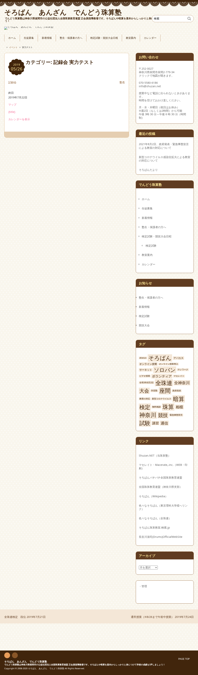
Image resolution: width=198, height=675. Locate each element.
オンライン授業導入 (168, 364)
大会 (144, 391)
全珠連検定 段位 (25, 617)
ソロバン (165, 369)
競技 (163, 415)
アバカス (178, 358)
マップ (12, 104)
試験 (144, 423)
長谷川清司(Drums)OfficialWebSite (160, 537)
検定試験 (151, 245)
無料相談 (156, 407)
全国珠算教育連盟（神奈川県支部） (160, 487)
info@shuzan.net (150, 86)
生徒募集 (29, 38)
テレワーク (183, 369)
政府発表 (176, 390)
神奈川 (147, 415)
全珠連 (163, 383)
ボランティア (162, 376)
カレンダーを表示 (19, 119)
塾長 (122, 82)
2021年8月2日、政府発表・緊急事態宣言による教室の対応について (164, 145)
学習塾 (154, 390)
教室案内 (131, 38)
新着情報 (47, 38)
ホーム (12, 38)
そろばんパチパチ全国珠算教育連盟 (160, 477)
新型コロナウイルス (161, 399)
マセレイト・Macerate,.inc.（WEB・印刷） (163, 466)
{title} (11, 112)
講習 (155, 423)
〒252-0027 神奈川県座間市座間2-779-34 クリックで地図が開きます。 (156, 72)
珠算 (168, 407)
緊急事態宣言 (176, 415)
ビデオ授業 (144, 376)
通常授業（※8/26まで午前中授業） (162, 617)
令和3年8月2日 (146, 382)
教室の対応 (144, 399)
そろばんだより (148, 170)
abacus (142, 358)
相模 (179, 407)
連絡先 (15, 655)
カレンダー (150, 38)
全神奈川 (182, 382)
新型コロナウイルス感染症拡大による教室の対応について (164, 158)
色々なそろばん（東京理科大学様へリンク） (163, 507)
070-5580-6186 (148, 83)
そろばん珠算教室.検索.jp (154, 527)
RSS (7, 655)
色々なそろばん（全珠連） (155, 518)
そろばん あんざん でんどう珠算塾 (25, 661)
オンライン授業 (148, 364)
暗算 (178, 399)
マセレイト (179, 376)
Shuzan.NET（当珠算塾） (155, 455)
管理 (144, 586)
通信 (164, 423)
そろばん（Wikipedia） (153, 496)
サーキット (145, 369)
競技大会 (144, 325)
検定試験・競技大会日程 (104, 38)
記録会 (12, 82)
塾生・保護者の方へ (71, 38)
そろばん (160, 358)
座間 (165, 390)
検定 (144, 407)
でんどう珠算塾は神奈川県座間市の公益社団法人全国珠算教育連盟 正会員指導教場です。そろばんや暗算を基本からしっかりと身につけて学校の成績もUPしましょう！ (84, 664)
